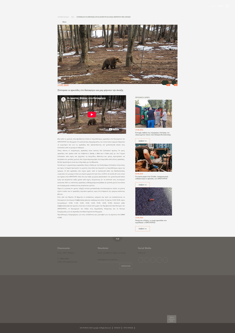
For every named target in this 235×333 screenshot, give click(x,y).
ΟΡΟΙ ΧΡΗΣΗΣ (128, 328)
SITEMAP (117, 328)
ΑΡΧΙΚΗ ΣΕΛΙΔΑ (63, 17)
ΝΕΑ (72, 17)
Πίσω (64, 22)
